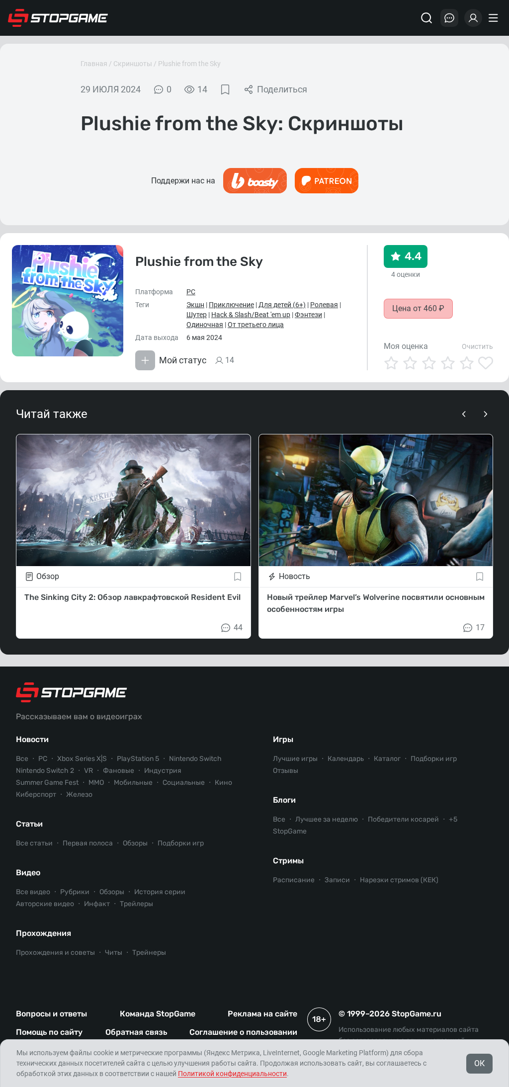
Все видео (33, 892)
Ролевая (324, 305)
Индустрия (162, 770)
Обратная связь (136, 1032)
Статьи (29, 824)
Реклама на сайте (262, 1013)
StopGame (290, 831)
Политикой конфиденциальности (232, 1074)
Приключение (231, 305)
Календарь (346, 758)
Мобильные (133, 782)
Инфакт (97, 904)
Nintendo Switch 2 (45, 770)
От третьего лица (256, 325)
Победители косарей (403, 819)
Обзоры (135, 843)
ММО (96, 782)
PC (190, 292)
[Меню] (494, 18)
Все (22, 758)
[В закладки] (225, 89)
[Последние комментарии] (449, 18)
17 (480, 627)
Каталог (387, 758)
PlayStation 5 (138, 758)
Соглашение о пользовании (243, 1032)
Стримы (288, 860)
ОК (479, 1063)
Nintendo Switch (195, 758)
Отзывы (285, 770)
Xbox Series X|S (82, 758)
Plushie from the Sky (189, 64)
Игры (283, 739)
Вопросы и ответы (51, 1013)
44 (238, 627)
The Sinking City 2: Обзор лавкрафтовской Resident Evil (132, 597)
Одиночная (204, 325)
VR (88, 770)
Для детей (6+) (282, 305)
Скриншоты (132, 64)
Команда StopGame (157, 1013)
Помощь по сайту (49, 1032)
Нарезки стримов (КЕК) (399, 880)
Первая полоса (88, 843)
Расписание (294, 880)
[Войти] (473, 18)
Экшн (195, 305)
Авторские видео (45, 904)
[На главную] (58, 18)
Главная (94, 64)
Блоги (284, 800)
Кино (223, 782)
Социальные (184, 782)
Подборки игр (181, 843)
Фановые (118, 770)
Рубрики (74, 892)
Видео (28, 872)
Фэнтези (308, 315)
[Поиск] (426, 18)
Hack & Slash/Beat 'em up (250, 315)
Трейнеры (149, 952)
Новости (32, 739)
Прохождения (43, 933)
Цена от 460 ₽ (418, 308)
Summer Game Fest (47, 782)
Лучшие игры (295, 758)
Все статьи (34, 843)
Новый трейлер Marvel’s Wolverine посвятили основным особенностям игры (376, 603)
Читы (113, 952)
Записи (337, 880)
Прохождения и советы (55, 952)
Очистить (477, 346)
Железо (79, 794)
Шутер (196, 315)
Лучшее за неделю (326, 819)
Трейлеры (136, 904)
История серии (159, 892)
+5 (453, 819)
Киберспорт (36, 794)
